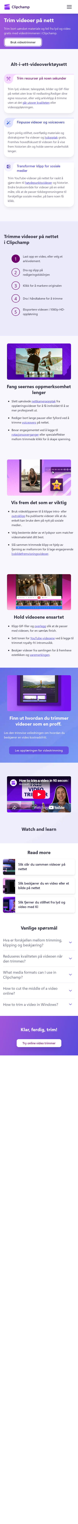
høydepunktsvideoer (38, 183)
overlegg (40, 626)
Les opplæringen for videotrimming (39, 750)
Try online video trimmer (39, 1043)
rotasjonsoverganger (25, 434)
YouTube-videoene (42, 638)
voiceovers (29, 422)
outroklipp (18, 516)
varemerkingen (40, 655)
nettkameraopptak (44, 401)
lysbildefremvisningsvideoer (30, 554)
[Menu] (69, 6)
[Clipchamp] (17, 7)
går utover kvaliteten (36, 102)
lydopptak (51, 137)
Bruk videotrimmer (23, 42)
